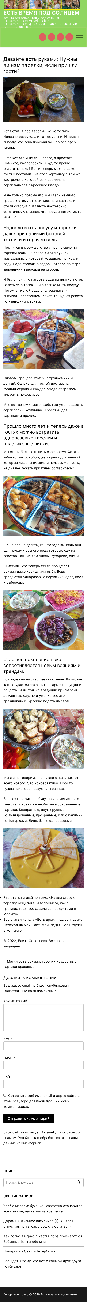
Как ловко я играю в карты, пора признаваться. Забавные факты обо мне (43, 1239)
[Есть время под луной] (69, 37)
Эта (6, 897)
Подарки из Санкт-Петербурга (29, 1251)
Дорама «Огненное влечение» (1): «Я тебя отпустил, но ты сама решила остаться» (38, 1223)
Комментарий (15, 1001)
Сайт (7, 1076)
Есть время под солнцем (42, 13)
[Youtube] (42, 37)
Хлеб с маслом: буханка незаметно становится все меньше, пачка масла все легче (42, 1208)
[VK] (51, 37)
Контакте (14, 930)
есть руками (29, 961)
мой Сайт (32, 925)
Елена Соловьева (32, 941)
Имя (8, 1039)
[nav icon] (79, 37)
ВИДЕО (55, 925)
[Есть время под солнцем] (60, 37)
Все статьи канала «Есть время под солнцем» (42, 919)
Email (9, 1058)
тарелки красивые (18, 966)
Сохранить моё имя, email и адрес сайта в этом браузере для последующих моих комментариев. (41, 1101)
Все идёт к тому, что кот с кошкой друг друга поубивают (42, 1264)
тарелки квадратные (59, 961)
